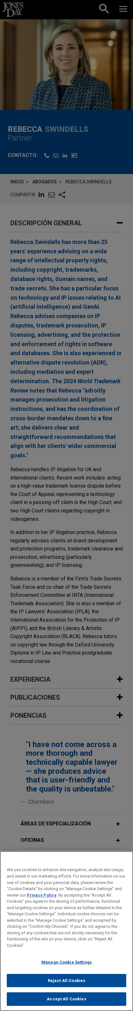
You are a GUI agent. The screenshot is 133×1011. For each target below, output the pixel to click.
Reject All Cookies (66, 980)
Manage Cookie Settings (66, 962)
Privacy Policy (41, 895)
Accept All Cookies (66, 998)
